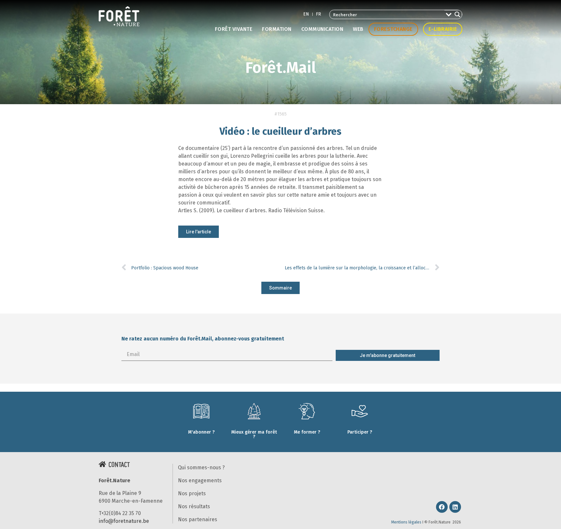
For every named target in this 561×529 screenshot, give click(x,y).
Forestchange (393, 29)
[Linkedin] (455, 507)
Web (358, 29)
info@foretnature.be (124, 521)
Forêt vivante (234, 29)
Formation (277, 29)
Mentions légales (406, 522)
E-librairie (443, 29)
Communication (322, 29)
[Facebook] (442, 507)
